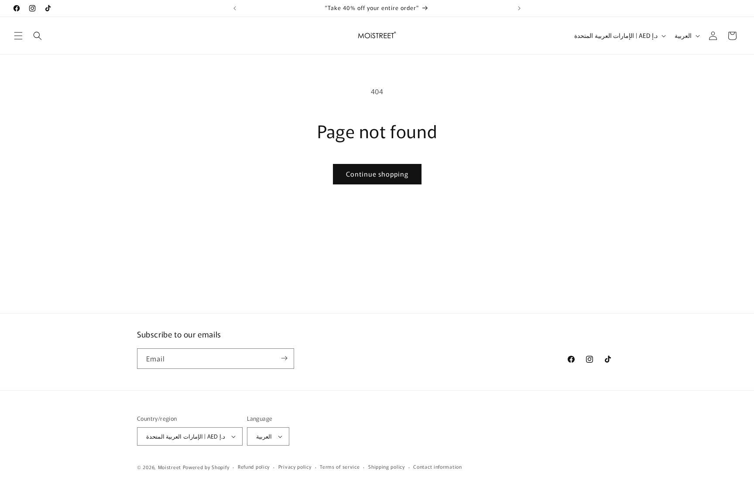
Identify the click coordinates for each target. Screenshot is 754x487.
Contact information (437, 466)
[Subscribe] (284, 358)
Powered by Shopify (206, 466)
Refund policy (254, 466)
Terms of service (340, 466)
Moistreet (169, 466)
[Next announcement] (519, 8)
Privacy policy (295, 466)
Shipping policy (386, 466)
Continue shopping (377, 173)
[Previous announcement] (234, 8)
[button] (18, 35)
